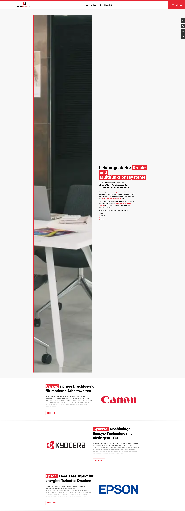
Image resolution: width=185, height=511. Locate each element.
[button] (52, 413)
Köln (100, 5)
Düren (86, 5)
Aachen (93, 5)
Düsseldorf (108, 5)
